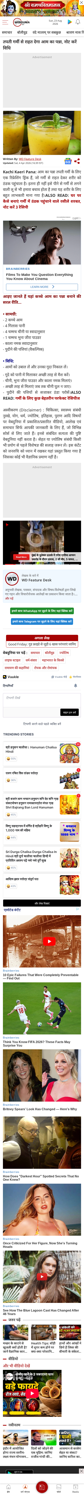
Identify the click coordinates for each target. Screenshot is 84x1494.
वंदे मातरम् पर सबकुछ (47, 32)
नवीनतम (14, 1424)
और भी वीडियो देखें (16, 1365)
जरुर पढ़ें (14, 1319)
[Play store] (70, 22)
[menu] (6, 22)
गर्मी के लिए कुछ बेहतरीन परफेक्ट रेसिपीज (47, 398)
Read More (21, 557)
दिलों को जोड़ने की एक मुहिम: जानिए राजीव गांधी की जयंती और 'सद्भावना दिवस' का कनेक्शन (43, 1452)
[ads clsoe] (81, 1471)
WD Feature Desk (30, 159)
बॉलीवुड (22, 32)
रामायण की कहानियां (17, 668)
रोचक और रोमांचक (45, 668)
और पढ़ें (9, 598)
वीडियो (13, 1358)
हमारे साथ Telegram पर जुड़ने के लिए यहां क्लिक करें (42, 621)
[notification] (78, 22)
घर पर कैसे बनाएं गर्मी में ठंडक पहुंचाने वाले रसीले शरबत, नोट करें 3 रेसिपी (42, 201)
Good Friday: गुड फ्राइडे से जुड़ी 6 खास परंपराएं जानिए (42, 644)
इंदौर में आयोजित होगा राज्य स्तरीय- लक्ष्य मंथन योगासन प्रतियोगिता (14, 1452)
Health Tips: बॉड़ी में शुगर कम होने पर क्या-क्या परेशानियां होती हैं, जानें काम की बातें (43, 1347)
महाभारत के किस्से (53, 660)
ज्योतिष (64, 652)
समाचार (7, 32)
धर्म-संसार (31, 660)
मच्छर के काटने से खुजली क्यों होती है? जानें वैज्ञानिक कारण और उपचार (15, 1347)
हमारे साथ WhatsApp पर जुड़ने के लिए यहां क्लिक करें (42, 611)
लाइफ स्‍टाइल (13, 660)
